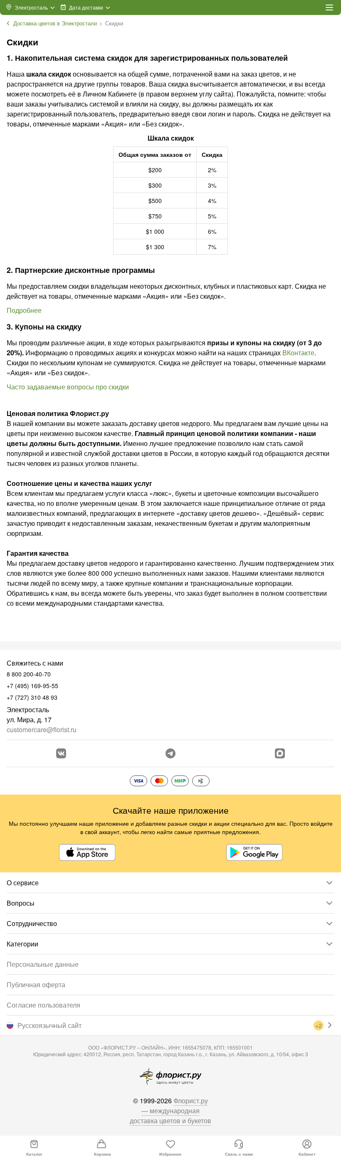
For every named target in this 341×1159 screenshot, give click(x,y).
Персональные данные (43, 964)
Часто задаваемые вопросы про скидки (68, 386)
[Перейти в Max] (280, 753)
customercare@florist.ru (42, 729)
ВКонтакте (298, 352)
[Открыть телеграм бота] (170, 753)
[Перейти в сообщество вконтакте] (61, 753)
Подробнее (24, 310)
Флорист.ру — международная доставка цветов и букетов (170, 1110)
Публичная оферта (36, 984)
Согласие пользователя (43, 1005)
